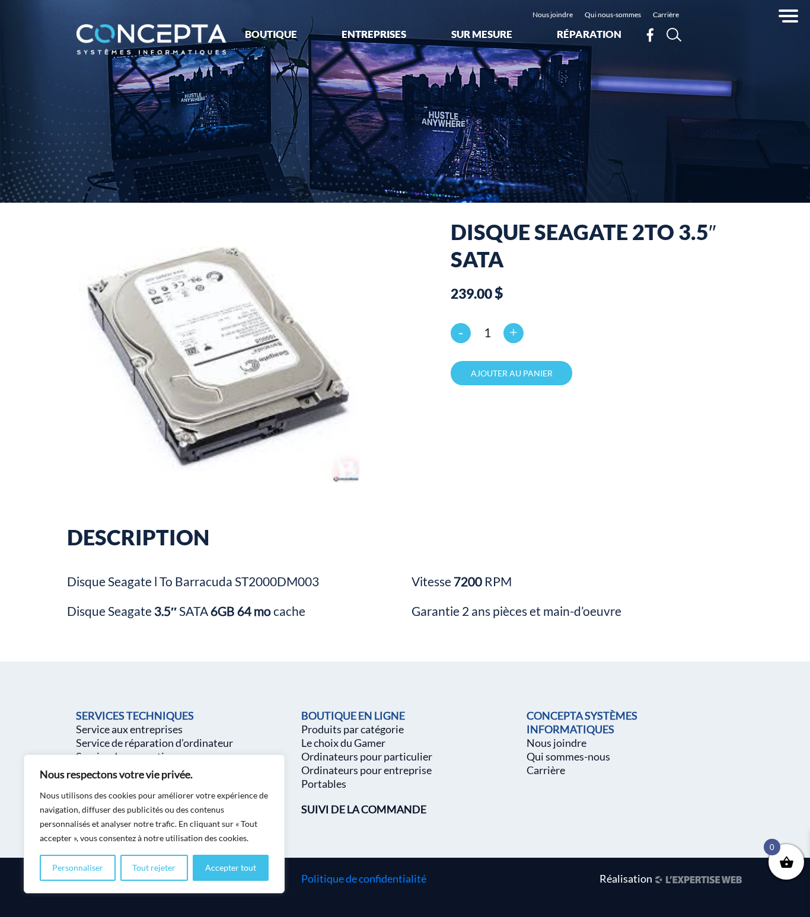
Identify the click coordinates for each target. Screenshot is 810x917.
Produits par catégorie (352, 729)
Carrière (666, 14)
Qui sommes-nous (568, 756)
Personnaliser (77, 867)
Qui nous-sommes (613, 14)
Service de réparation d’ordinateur (154, 742)
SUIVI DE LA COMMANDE (363, 809)
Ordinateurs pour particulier (366, 756)
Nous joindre (552, 14)
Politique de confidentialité (363, 878)
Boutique (271, 34)
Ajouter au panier (512, 373)
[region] (154, 824)
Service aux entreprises (129, 729)
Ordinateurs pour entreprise (366, 770)
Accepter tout (230, 867)
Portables (323, 783)
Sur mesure (481, 34)
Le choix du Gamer (343, 742)
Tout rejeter (154, 867)
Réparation (589, 34)
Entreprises (374, 34)
